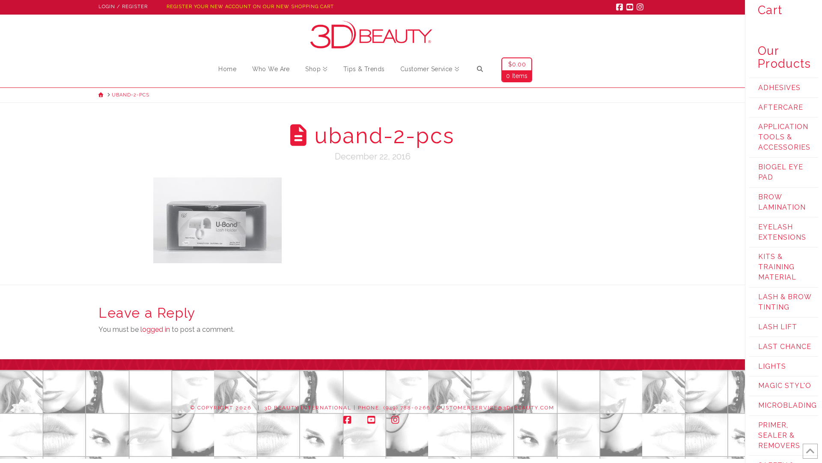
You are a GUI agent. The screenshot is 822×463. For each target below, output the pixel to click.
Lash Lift (777, 327)
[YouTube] (631, 7)
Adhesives (779, 88)
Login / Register (123, 6)
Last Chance (784, 347)
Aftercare (780, 107)
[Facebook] (621, 7)
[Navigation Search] (480, 70)
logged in (155, 329)
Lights (772, 366)
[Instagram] (641, 7)
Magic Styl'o (784, 386)
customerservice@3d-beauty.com (495, 408)
